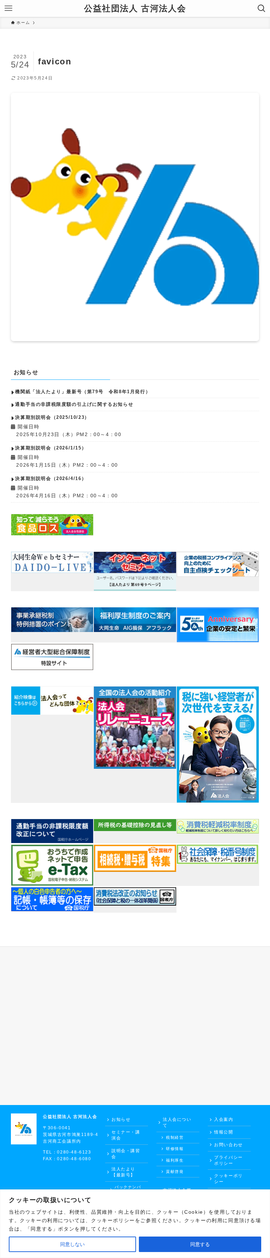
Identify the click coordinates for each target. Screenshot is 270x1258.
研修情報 (175, 1149)
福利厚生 (175, 1160)
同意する (200, 1244)
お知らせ (120, 1119)
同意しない (72, 1244)
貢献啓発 (175, 1171)
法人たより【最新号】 (123, 1172)
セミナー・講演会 (125, 1135)
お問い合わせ (228, 1144)
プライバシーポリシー (228, 1160)
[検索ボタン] (261, 8)
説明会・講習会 (125, 1153)
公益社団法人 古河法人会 (135, 8)
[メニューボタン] (8, 8)
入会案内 (223, 1119)
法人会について (177, 1122)
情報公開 (223, 1132)
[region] (135, 1223)
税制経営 (175, 1137)
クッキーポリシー (228, 1178)
